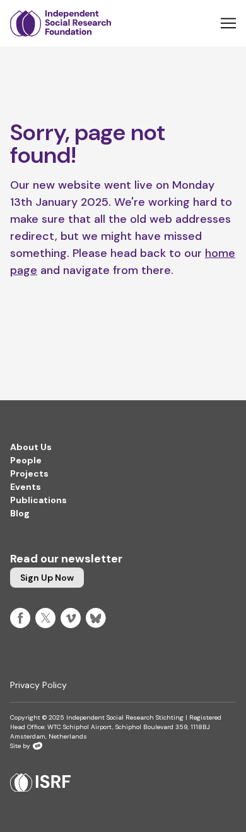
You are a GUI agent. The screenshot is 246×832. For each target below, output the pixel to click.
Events (25, 486)
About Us (31, 447)
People (26, 460)
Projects (29, 473)
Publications (38, 500)
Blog (20, 513)
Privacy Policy (38, 685)
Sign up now (47, 577)
